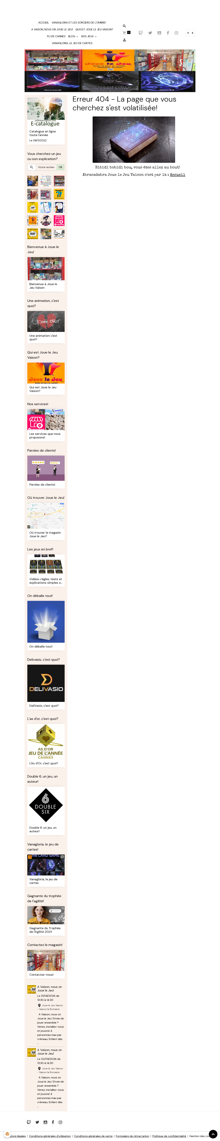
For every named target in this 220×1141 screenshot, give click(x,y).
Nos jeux (87, 36)
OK (60, 167)
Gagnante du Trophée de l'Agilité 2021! (44, 930)
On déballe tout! (40, 646)
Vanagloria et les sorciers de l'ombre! (79, 22)
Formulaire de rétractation (132, 1136)
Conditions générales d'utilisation (50, 1136)
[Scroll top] (213, 1134)
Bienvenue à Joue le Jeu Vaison (43, 286)
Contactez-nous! (41, 975)
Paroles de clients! (42, 484)
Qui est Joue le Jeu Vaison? (94, 29)
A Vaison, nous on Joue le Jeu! (52, 29)
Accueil (43, 22)
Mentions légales (15, 1136)
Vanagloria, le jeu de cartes (72, 43)
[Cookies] (7, 1134)
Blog (72, 36)
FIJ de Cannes (56, 36)
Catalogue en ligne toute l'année (42, 133)
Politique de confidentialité (169, 1136)
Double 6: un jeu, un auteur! (43, 829)
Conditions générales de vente (93, 1136)
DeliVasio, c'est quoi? (44, 706)
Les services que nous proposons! (44, 435)
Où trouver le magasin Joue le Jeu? (45, 534)
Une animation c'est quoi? (43, 337)
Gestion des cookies (202, 1136)
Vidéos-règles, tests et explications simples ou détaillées (45, 581)
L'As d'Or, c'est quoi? (43, 763)
